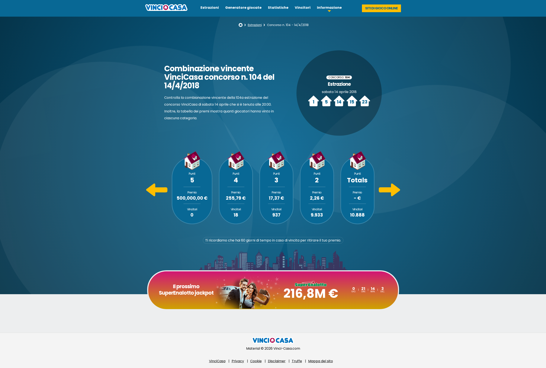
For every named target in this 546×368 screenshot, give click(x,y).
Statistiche (278, 7)
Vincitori (303, 7)
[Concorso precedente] (156, 195)
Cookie (256, 361)
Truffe (297, 361)
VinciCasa (217, 361)
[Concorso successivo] (389, 195)
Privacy (238, 361)
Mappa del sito (320, 361)
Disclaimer (277, 361)
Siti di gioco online (381, 8)
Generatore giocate (243, 7)
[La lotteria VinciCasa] (241, 25)
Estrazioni (209, 7)
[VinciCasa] (166, 9)
